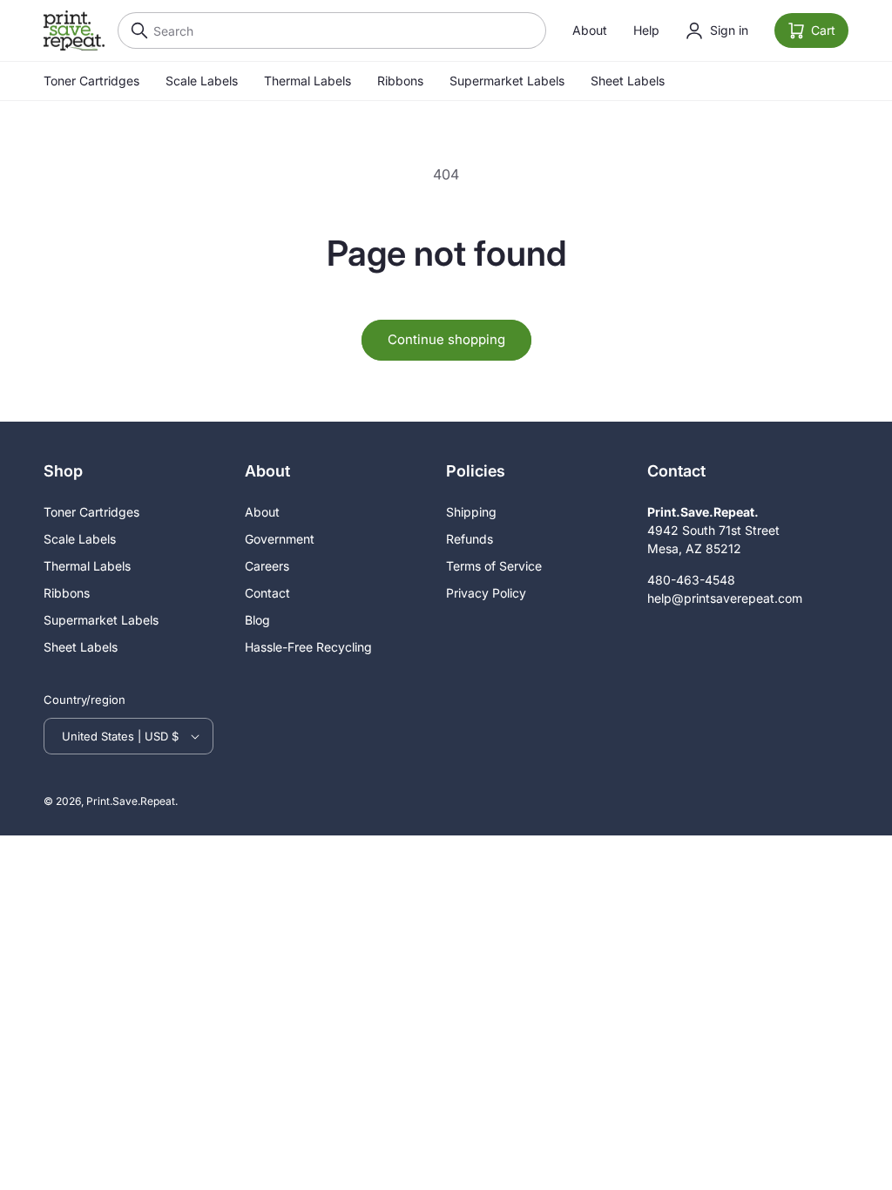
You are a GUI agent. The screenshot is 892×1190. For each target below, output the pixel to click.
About (589, 30)
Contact (267, 592)
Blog (257, 619)
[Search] (135, 30)
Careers (267, 565)
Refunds (469, 538)
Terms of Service (494, 565)
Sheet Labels (628, 80)
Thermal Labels (307, 80)
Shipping (471, 511)
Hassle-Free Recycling (308, 646)
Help (646, 30)
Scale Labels (202, 80)
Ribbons (400, 80)
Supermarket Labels (506, 80)
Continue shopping (446, 339)
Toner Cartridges (91, 80)
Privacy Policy (486, 592)
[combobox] (332, 30)
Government (279, 538)
